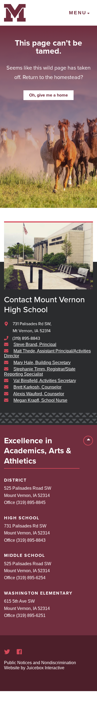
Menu (77, 12)
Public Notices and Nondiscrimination (40, 662)
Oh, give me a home (48, 95)
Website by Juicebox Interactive (34, 667)
